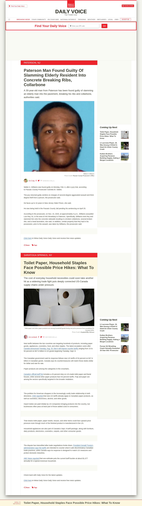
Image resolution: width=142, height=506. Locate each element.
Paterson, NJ (32, 62)
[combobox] (17, 6)
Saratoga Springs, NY (38, 255)
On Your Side (53, 19)
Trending (82, 19)
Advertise (125, 19)
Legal (110, 19)
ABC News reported (32, 458)
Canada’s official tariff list (33, 374)
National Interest (68, 19)
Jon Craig (31, 180)
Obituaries (101, 19)
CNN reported (37, 396)
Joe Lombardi (32, 337)
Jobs (116, 19)
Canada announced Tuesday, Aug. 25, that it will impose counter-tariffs (51, 349)
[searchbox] (19, 6)
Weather (91, 19)
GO (104, 26)
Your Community (38, 19)
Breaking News (23, 19)
